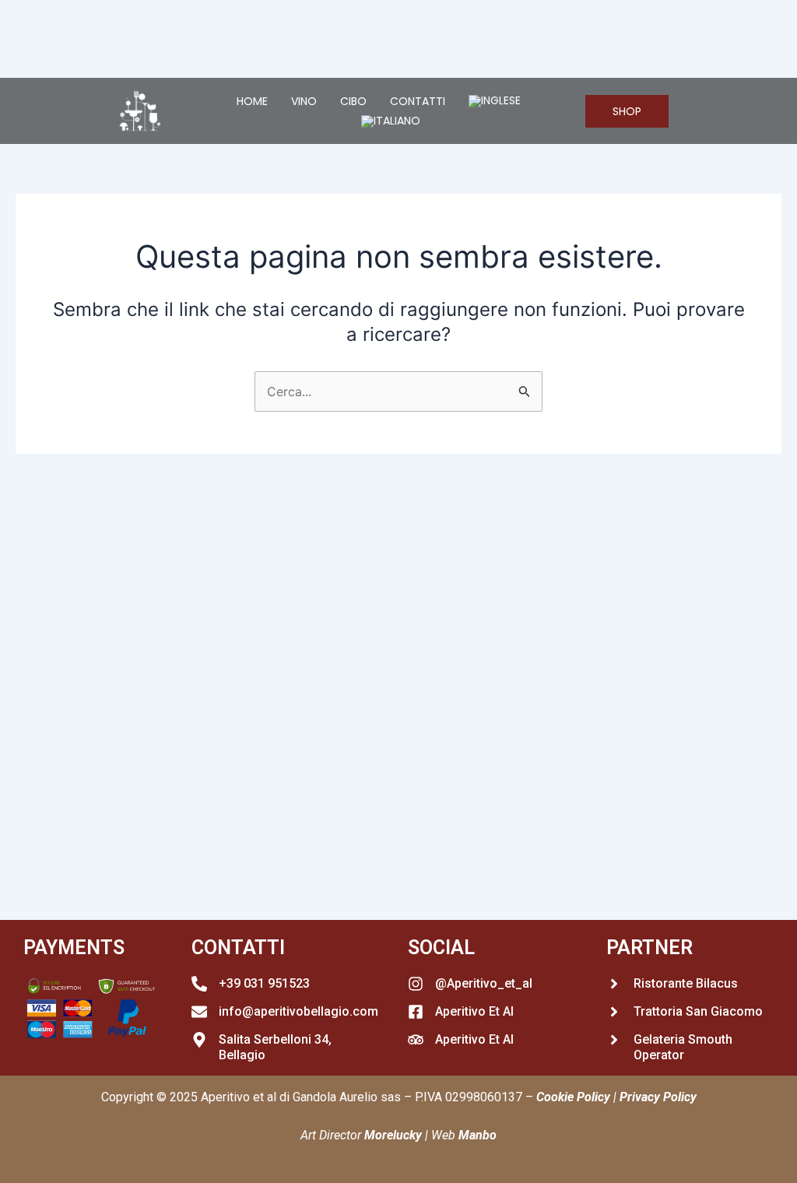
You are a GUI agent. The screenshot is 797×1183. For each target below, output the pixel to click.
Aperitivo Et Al (474, 1011)
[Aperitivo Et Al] (415, 1012)
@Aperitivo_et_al (483, 983)
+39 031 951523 (264, 983)
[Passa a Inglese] (495, 101)
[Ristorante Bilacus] (614, 984)
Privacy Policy (658, 1097)
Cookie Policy (573, 1097)
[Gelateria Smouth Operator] (614, 1040)
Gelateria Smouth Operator (683, 1047)
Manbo (477, 1135)
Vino (304, 101)
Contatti (417, 101)
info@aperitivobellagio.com (298, 1011)
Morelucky (393, 1135)
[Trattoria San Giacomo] (614, 1012)
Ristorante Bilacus (686, 983)
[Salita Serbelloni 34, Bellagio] (199, 1040)
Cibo (353, 101)
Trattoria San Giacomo (698, 1011)
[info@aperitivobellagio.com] (199, 1012)
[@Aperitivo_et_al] (415, 984)
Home (252, 101)
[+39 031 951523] (199, 984)
